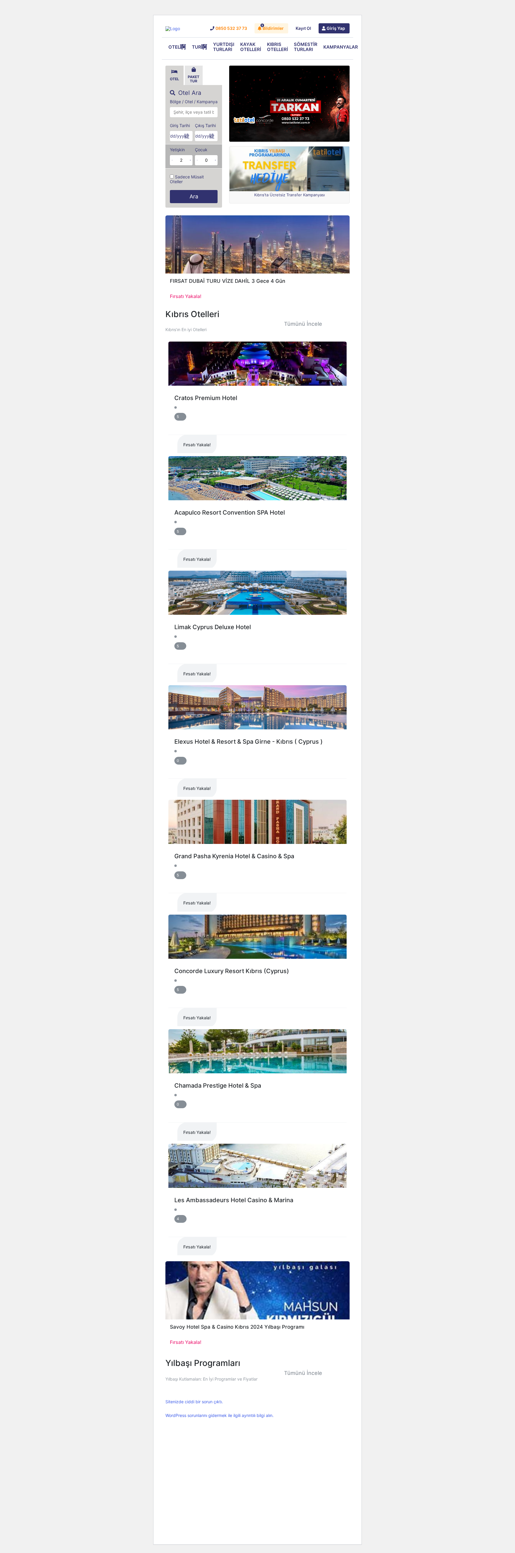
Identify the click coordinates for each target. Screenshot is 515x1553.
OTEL (174, 47)
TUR (196, 47)
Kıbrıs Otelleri (192, 314)
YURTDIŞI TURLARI (223, 46)
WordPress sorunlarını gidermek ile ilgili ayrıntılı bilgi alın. (219, 1415)
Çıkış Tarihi (205, 125)
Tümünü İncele (303, 324)
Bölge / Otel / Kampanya (194, 101)
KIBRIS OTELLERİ (277, 46)
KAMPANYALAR (340, 47)
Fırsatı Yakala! (197, 444)
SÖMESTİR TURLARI (305, 46)
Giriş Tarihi (180, 125)
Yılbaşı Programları (202, 1363)
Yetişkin (177, 149)
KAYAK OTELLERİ (250, 46)
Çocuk (201, 149)
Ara (194, 196)
